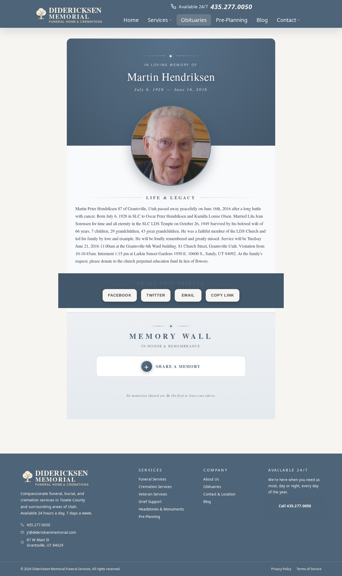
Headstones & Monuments (161, 509)
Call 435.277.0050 (295, 505)
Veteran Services (153, 494)
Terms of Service (309, 569)
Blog (262, 20)
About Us (211, 479)
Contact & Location (219, 494)
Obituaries (194, 20)
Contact (286, 20)
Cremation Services (155, 486)
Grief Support (150, 501)
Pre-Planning (231, 20)
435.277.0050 (231, 6)
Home (131, 20)
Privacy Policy (281, 569)
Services (158, 20)
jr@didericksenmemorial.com (51, 532)
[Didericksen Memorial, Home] (68, 14)
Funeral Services (152, 479)
